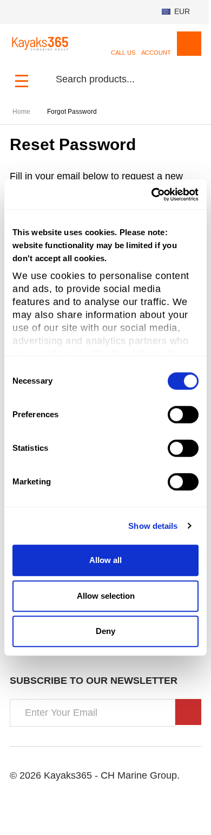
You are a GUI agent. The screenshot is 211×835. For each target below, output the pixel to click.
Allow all (105, 560)
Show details (152, 525)
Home (21, 111)
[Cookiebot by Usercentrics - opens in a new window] (152, 194)
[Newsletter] (188, 712)
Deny (105, 631)
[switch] (183, 414)
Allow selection (106, 595)
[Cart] (189, 43)
